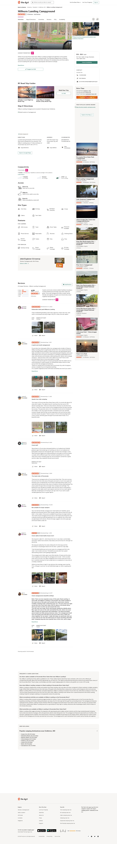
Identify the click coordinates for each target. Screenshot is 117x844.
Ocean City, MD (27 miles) (28, 734)
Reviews (49, 19)
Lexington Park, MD (91, 94)
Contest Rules (41, 836)
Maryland (35, 7)
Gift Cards (20, 815)
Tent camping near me (65, 809)
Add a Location (21, 812)
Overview (20, 19)
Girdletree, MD (42, 7)
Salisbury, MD (87, 90)
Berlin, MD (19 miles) (26, 743)
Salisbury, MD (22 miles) (27, 740)
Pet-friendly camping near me (67, 823)
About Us (41, 815)
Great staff (35, 445)
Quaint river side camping (39, 399)
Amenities (41, 19)
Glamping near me (64, 818)
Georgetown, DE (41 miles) (28, 745)
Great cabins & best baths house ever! (43, 535)
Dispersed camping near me (67, 820)
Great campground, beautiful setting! (43, 595)
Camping (29, 7)
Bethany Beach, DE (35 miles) (29, 737)
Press (40, 818)
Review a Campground (23, 809)
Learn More (21, 174)
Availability (62, 19)
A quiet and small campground (41, 345)
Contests (20, 818)
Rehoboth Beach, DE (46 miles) (29, 735)
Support (41, 823)
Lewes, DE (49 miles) (26, 742)
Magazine (20, 820)
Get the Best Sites (75, 2)
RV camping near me (65, 812)
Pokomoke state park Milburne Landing (43, 309)
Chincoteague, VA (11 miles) (28, 739)
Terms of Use (57, 836)
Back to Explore (22, 7)
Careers (41, 820)
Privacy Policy (49, 836)
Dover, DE (88, 92)
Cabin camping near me (66, 815)
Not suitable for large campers (41, 507)
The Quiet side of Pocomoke (40, 476)
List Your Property (87, 2)
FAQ (55, 19)
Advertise (41, 812)
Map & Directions (31, 19)
